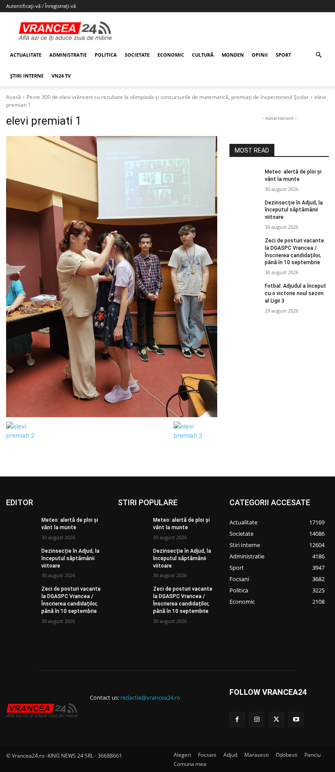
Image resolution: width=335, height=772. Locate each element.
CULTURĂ (203, 54)
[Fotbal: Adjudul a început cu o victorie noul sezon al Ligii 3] (244, 292)
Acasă (13, 97)
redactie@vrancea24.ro (150, 697)
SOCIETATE (137, 54)
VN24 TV (61, 75)
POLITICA (106, 54)
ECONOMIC (170, 54)
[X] (276, 719)
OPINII (260, 54)
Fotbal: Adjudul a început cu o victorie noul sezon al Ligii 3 (295, 293)
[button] (318, 55)
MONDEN (233, 54)
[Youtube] (296, 719)
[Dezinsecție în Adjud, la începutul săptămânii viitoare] (244, 209)
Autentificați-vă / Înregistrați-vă (41, 6)
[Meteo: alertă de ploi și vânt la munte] (244, 178)
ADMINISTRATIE (68, 54)
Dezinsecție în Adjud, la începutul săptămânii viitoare (294, 210)
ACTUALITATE (25, 54)
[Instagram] (256, 719)
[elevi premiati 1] (111, 276)
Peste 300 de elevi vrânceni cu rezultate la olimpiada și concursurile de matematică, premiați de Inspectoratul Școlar (168, 97)
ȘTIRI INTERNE (27, 75)
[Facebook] (237, 719)
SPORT (283, 54)
